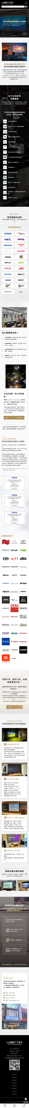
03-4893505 (15, 1048)
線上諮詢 (14, 1094)
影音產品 (14, 1083)
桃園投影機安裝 (13, 1097)
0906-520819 (15, 1051)
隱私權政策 (18, 1101)
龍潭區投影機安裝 (18, 1097)
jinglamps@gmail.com (16, 1055)
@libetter (15, 1053)
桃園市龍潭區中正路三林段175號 (15, 1058)
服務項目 (14, 1077)
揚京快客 (8, 1101)
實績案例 (14, 1088)
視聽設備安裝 (8, 1097)
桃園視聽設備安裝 (23, 1097)
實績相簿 (14, 1085)
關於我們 (14, 1074)
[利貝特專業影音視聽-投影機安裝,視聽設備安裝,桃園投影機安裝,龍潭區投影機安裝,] (7, 2)
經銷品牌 (14, 1080)
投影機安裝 (4, 1097)
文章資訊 (14, 1091)
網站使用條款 (23, 1101)
